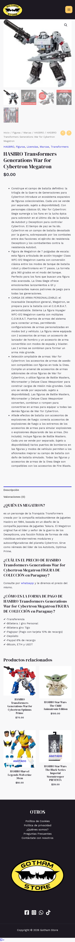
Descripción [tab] (11, 490)
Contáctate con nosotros (37, 838)
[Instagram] (33, 912)
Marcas (27, 132)
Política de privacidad (37, 825)
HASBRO (39, 132)
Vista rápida (19, 692)
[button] (66, 25)
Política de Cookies (37, 821)
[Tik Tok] (48, 912)
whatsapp (27, 583)
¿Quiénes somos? (37, 829)
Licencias (32, 146)
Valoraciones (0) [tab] (14, 496)
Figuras (16, 132)
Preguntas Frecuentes (38, 833)
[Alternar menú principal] (68, 9)
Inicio (6, 132)
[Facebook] (26, 912)
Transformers (60, 146)
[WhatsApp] (41, 912)
